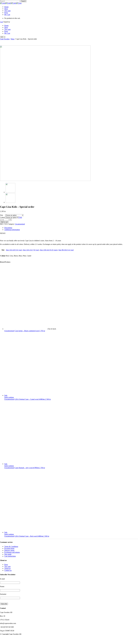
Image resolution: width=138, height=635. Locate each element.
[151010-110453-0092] (45, 180)
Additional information (12, 230)
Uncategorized (20, 224)
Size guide (7, 554)
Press (6, 564)
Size (1, 215)
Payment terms (9, 548)
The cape (7, 566)
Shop (12, 39)
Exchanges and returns (12, 552)
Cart (1, 22)
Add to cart (4, 222)
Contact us (8, 570)
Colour (2, 217)
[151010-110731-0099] (10, 202)
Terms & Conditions (11, 546)
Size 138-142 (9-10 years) (49, 250)
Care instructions (10, 556)
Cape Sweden (4, 39)
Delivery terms (9, 550)
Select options (9, 397)
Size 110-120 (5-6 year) (14, 250)
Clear (20, 217)
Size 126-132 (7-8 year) (31, 250)
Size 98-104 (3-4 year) (66, 250)
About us (7, 568)
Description (8, 228)
